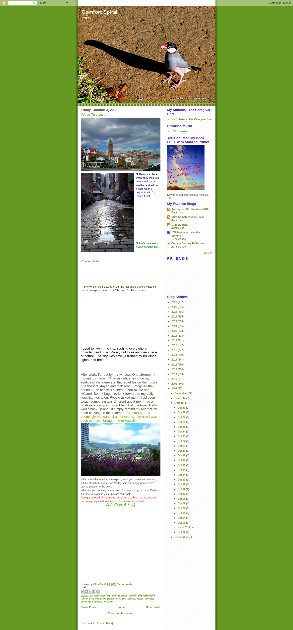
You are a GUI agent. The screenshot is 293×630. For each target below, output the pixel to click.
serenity (85, 601)
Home (121, 607)
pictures (121, 598)
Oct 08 (182, 503)
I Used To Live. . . (93, 114)
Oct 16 (182, 465)
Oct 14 (182, 474)
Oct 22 (182, 441)
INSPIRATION (146, 595)
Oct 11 (182, 489)
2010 (174, 378)
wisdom (108, 601)
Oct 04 (182, 517)
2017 (174, 345)
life (83, 598)
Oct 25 (182, 426)
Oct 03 (182, 522)
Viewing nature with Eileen (188, 216)
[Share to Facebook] (94, 592)
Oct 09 (182, 498)
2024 (174, 311)
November (181, 398)
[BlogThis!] (86, 592)
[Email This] (83, 592)
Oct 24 (182, 431)
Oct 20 (182, 450)
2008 (174, 388)
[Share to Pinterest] (98, 592)
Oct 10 (182, 493)
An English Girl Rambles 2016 (189, 209)
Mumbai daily (179, 224)
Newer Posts (88, 607)
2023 (174, 316)
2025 (174, 307)
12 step (94, 595)
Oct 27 (182, 417)
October (180, 402)
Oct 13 (182, 479)
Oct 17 (182, 460)
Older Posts (153, 607)
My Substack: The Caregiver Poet (191, 119)
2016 (174, 350)
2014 (174, 359)
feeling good (119, 595)
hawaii (133, 595)
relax (140, 598)
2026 (174, 302)
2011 (174, 374)
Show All (208, 253)
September (182, 537)
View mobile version (120, 613)
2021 (174, 326)
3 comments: (125, 584)
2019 (174, 335)
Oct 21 (182, 445)
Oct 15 (182, 470)
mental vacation (96, 598)
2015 (174, 354)
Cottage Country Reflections (188, 243)
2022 (174, 321)
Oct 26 (182, 422)
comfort (105, 595)
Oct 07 (182, 508)
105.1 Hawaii (179, 131)
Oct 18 (182, 455)
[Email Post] (120, 587)
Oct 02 (182, 532)
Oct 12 (182, 484)
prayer (131, 598)
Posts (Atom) (105, 623)
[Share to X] (90, 592)
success (97, 601)
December (181, 393)
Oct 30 (182, 407)
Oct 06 (182, 513)
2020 (174, 330)
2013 (174, 364)
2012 (174, 369)
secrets (149, 598)
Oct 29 (182, 412)
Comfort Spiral (99, 12)
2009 (174, 383)
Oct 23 (182, 436)
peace (110, 598)
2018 (174, 340)
